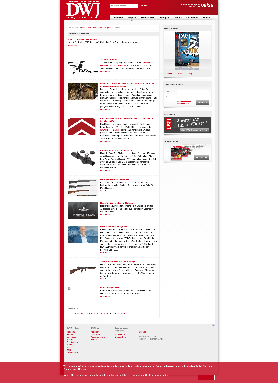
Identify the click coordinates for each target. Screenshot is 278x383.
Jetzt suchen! (202, 157)
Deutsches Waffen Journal (91, 28)
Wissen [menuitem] (70, 347)
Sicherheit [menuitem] (71, 339)
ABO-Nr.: (169, 91)
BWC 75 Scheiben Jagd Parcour (82, 39)
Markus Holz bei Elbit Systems (114, 227)
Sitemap (142, 332)
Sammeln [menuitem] (71, 345)
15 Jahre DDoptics (108, 60)
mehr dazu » (194, 6)
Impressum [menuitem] (120, 334)
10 (114, 313)
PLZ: (167, 96)
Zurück (89, 313)
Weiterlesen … (73, 45)
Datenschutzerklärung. (74, 369)
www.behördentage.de (110, 130)
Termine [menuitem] (178, 17)
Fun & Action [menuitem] (72, 342)
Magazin (107, 28)
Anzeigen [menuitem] (164, 17)
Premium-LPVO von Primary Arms (116, 150)
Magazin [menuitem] (132, 17)
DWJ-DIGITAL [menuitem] (148, 17)
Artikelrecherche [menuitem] (98, 337)
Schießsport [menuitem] (72, 337)
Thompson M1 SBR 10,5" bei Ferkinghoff (118, 261)
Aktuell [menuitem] (70, 334)
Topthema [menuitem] (71, 332)
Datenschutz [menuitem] (120, 337)
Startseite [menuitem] (118, 17)
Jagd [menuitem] (69, 350)
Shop (190, 74)
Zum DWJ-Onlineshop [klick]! (194, 130)
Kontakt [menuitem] (206, 17)
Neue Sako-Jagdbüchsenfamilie (114, 179)
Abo (180, 74)
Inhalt (169, 74)
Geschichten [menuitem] (72, 352)
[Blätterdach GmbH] (213, 325)
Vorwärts (122, 313)
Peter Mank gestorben (110, 288)
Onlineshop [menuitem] (192, 17)
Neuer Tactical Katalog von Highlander (117, 203)
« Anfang (79, 313)
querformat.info (156, 339)
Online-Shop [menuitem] (96, 334)
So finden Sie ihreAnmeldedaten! (184, 102)
